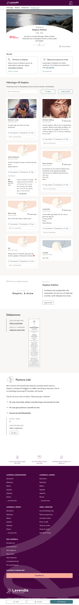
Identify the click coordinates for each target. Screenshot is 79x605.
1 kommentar (11, 176)
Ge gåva (48, 91)
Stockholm (9, 479)
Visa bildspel (66, 46)
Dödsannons (25, 7)
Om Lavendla (12, 539)
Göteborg (9, 482)
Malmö (8, 486)
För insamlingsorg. (12, 565)
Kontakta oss (10, 543)
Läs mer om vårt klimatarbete (20, 413)
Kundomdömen (11, 547)
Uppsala (9, 490)
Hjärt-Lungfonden (16, 323)
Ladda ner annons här (17, 330)
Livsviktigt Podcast (12, 561)
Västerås (9, 493)
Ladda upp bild (65, 91)
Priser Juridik (44, 522)
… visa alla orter (11, 500)
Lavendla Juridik (47, 475)
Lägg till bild (48, 303)
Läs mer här (50, 67)
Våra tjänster (46, 507)
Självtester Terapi (45, 533)
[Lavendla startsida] (13, 3)
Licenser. (44, 598)
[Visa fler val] (35, 133)
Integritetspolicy (36, 598)
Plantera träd (35, 7)
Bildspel (17, 7)
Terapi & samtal (45, 529)
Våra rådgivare (11, 550)
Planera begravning (46, 514)
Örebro (8, 497)
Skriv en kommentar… (15, 137)
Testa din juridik (45, 525)
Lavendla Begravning (16, 475)
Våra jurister (10, 554)
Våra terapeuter (11, 558)
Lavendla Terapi (13, 507)
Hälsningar (9, 7)
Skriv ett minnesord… (14, 91)
